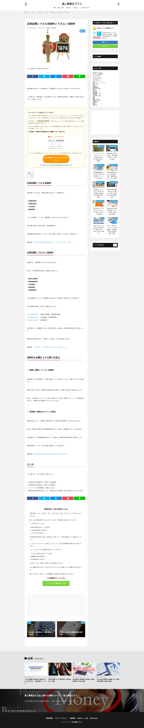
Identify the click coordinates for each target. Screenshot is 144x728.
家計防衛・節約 (97, 88)
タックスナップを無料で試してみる (56, 583)
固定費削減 (95, 87)
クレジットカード (97, 77)
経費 (47, 12)
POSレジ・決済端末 (98, 73)
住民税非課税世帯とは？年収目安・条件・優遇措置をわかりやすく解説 (112, 175)
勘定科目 (95, 86)
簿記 (94, 97)
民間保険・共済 (97, 93)
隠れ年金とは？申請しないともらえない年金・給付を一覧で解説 (99, 211)
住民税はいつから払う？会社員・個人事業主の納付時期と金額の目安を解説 (99, 193)
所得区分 (95, 91)
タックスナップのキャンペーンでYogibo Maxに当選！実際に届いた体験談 (99, 157)
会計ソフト (95, 81)
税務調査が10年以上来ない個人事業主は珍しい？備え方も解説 (112, 156)
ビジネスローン (97, 79)
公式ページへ (105, 46)
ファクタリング (97, 80)
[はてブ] (56, 76)
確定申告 (68, 7)
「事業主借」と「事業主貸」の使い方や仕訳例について (50, 347)
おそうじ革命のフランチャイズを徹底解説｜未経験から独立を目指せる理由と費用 (112, 229)
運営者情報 (49, 718)
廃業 (94, 89)
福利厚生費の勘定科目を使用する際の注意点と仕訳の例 (50, 454)
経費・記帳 (60, 7)
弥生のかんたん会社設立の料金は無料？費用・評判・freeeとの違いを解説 (98, 229)
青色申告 (95, 105)
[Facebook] (32, 76)
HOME (27, 12)
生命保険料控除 (33, 317)
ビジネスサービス (97, 78)
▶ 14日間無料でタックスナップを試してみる (56, 159)
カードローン (96, 75)
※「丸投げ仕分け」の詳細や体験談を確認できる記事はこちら (56, 165)
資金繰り (76, 7)
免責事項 (72, 718)
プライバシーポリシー (61, 718)
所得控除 (95, 92)
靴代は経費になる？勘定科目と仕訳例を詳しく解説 (60, 680)
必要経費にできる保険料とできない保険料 (59, 12)
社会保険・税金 (85, 7)
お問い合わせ (94, 718)
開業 (54, 7)
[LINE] (79, 76)
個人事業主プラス (72, 4)
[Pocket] (68, 76)
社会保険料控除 (33, 314)
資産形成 (95, 101)
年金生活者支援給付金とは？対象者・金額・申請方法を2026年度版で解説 (112, 193)
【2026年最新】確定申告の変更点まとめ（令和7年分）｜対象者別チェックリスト (35, 681)
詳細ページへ (105, 42)
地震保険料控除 (33, 320)
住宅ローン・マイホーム (99, 82)
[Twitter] (44, 76)
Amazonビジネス (97, 72)
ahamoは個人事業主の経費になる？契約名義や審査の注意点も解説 (108, 680)
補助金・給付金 (97, 100)
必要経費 (54, 28)
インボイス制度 (97, 74)
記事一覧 (34, 12)
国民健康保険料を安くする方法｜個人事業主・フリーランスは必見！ (99, 175)
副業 (94, 85)
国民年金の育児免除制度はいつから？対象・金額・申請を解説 (112, 211)
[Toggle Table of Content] (30, 175)
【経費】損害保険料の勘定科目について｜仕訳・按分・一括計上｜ (54, 242)
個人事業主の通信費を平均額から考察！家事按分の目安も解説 (84, 680)
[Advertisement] (42, 604)
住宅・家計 (95, 84)
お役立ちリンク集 (82, 718)
